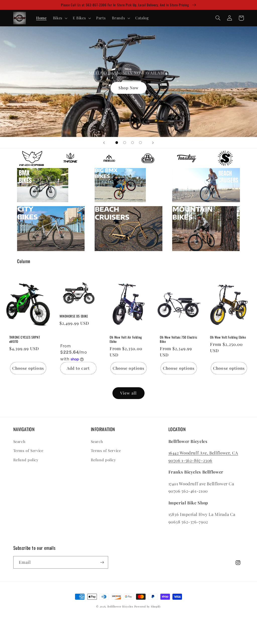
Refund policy (25, 459)
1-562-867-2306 (196, 460)
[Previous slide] (103, 142)
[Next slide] (153, 142)
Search (19, 441)
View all (128, 393)
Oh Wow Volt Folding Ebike (228, 337)
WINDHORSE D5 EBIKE (73, 316)
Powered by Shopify (147, 606)
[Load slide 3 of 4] (132, 143)
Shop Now (128, 87)
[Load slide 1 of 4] (117, 143)
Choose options (28, 368)
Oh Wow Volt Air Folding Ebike (126, 339)
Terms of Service (28, 450)
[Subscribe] (102, 562)
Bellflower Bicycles (120, 606)
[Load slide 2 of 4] (125, 143)
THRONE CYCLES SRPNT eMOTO (24, 339)
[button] (60, 18)
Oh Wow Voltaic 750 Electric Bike (178, 339)
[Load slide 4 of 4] (141, 143)
